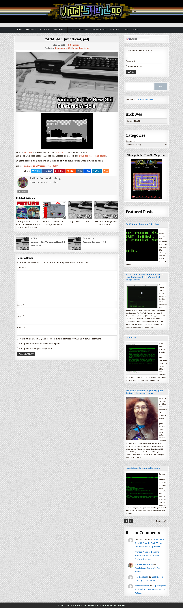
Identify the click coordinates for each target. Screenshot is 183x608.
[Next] (131, 521)
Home (19, 30)
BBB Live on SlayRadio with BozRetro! (106, 223)
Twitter (37, 171)
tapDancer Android (80, 221)
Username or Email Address (140, 50)
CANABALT (60, 152)
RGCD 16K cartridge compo (92, 155)
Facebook (48, 171)
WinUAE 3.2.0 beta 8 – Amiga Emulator (54, 223)
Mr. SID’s (27, 152)
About (135, 30)
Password (130, 61)
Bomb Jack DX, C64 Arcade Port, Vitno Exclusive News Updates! (149, 543)
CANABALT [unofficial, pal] (67, 39)
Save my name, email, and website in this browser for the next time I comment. (60, 338)
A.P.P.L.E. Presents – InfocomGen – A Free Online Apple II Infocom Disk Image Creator (144, 277)
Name (20, 305)
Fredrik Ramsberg (144, 564)
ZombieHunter (142, 585)
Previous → (88, 238)
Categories (130, 141)
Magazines (45, 30)
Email (20, 316)
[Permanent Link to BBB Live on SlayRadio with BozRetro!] (106, 210)
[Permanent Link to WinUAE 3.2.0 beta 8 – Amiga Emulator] (54, 210)
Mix (107, 171)
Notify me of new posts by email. (35, 348)
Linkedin (98, 171)
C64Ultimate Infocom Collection (142, 224)
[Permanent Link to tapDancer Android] (80, 210)
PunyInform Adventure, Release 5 (143, 468)
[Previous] (126, 521)
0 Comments (74, 45)
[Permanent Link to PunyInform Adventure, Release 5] (142, 489)
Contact (114, 30)
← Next (34, 238)
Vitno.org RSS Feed (144, 99)
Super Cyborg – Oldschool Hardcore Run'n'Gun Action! (151, 589)
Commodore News (80, 48)
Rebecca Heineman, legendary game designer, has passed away (144, 392)
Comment (22, 267)
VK (81, 171)
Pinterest (60, 171)
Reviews (30, 30)
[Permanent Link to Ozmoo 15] (142, 358)
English (133, 39)
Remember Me (134, 66)
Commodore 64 (62, 48)
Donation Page (99, 30)
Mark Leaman (141, 576)
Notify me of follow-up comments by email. (41, 343)
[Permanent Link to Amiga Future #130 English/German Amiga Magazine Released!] (28, 210)
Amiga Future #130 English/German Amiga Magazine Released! (28, 224)
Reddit (72, 171)
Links (125, 30)
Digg (88, 171)
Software (58, 30)
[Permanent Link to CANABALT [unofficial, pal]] (67, 82)
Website (21, 327)
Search (160, 86)
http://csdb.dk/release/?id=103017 (41, 166)
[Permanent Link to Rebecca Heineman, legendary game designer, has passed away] (142, 418)
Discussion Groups (79, 30)
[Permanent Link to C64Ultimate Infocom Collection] (142, 245)
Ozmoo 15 (131, 337)
